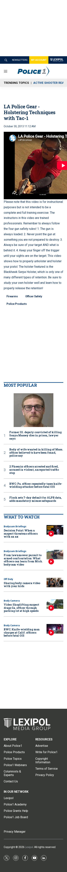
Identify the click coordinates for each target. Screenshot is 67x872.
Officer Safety (33, 296)
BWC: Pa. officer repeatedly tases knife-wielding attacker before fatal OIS (35, 485)
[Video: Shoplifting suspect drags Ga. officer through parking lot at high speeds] (55, 604)
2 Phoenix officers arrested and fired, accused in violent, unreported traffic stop (34, 469)
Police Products (17, 303)
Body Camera (12, 600)
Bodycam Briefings (15, 526)
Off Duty (8, 579)
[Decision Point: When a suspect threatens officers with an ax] (55, 530)
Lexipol (29, 847)
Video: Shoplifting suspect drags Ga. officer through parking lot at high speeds (21, 608)
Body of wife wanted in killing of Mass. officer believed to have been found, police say (36, 452)
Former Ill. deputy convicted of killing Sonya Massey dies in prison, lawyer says (35, 435)
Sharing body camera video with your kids (22, 584)
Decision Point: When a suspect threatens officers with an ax (21, 534)
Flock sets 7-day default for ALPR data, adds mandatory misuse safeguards (35, 499)
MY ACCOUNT (39, 60)
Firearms (12, 296)
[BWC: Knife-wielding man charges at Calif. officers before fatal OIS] (55, 629)
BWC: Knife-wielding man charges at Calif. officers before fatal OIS (22, 633)
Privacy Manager (14, 831)
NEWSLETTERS (19, 60)
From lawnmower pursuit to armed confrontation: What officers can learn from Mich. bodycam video (23, 559)
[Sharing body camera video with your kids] (55, 582)
